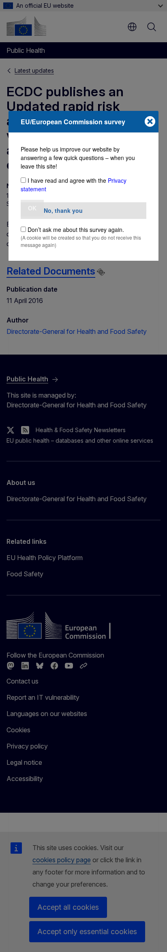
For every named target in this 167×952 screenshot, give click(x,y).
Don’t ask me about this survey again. (76, 229)
